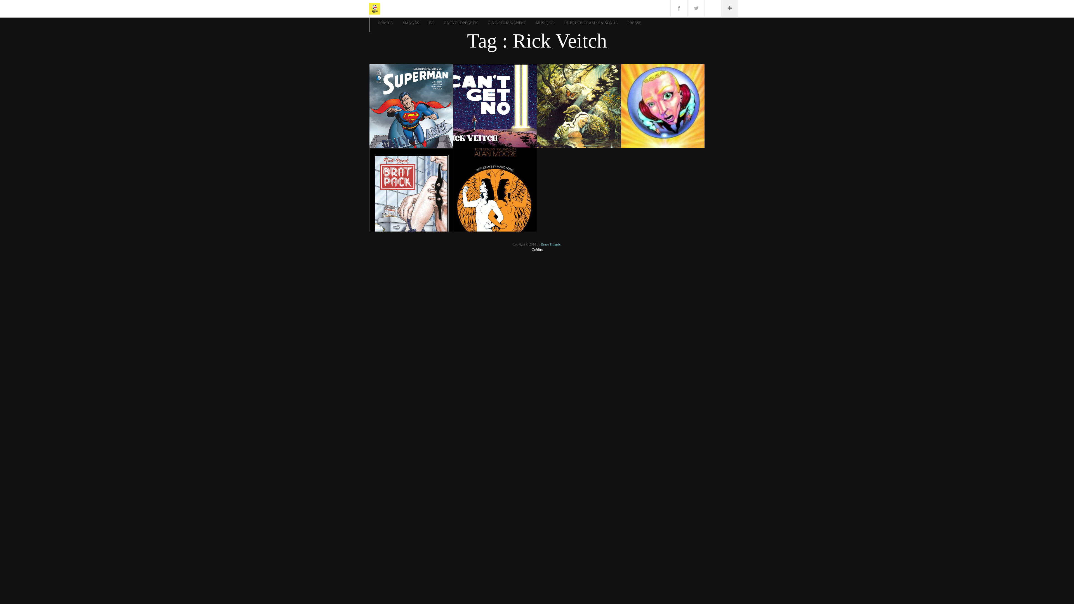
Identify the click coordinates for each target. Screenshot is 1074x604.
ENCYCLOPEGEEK (461, 23)
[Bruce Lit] (374, 8)
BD (431, 23)
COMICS (385, 23)
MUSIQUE (545, 23)
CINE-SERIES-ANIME (507, 23)
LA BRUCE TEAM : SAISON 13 (591, 23)
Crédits (537, 249)
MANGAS (410, 23)
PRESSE (634, 23)
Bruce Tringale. (551, 244)
